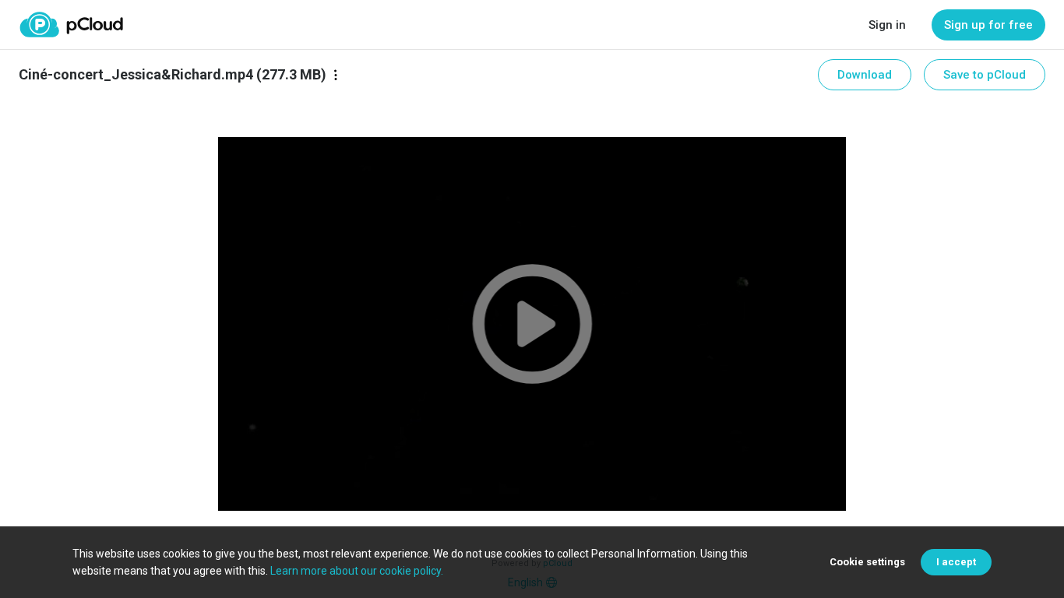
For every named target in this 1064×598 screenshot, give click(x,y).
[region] (531, 324)
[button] (531, 324)
